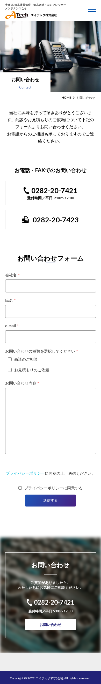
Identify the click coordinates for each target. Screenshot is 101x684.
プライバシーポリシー (25, 473)
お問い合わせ (50, 624)
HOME (66, 97)
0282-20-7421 (54, 190)
